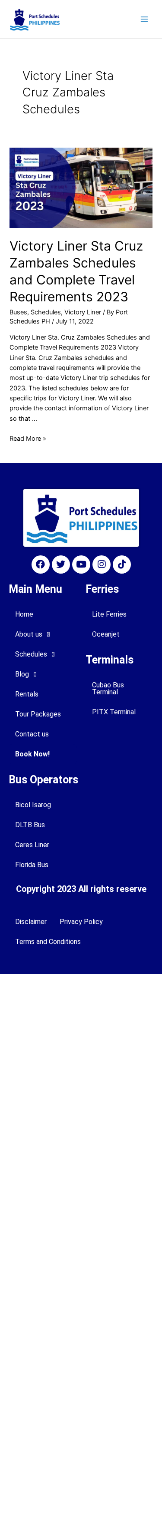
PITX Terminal (114, 712)
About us (28, 634)
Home (24, 614)
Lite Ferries (109, 614)
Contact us (32, 734)
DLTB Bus (30, 825)
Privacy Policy (81, 922)
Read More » (28, 438)
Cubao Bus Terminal (108, 688)
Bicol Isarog (33, 805)
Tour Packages (38, 714)
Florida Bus (31, 865)
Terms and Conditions (48, 942)
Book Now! (32, 754)
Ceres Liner (32, 845)
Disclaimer (31, 922)
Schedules (46, 312)
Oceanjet (106, 634)
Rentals (26, 694)
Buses (18, 312)
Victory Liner (82, 312)
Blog (22, 674)
